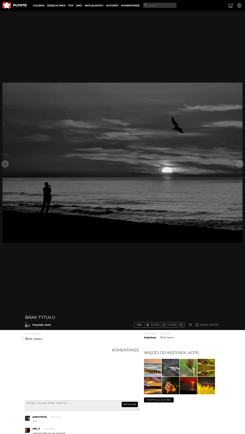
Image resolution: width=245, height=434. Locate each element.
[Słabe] (181, 325)
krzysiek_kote (41, 324)
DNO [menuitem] (79, 5)
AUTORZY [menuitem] (112, 5)
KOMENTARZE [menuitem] (130, 5)
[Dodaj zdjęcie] (231, 5)
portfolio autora (159, 399)
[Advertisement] (68, 372)
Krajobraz (150, 337)
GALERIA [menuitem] (38, 5)
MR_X (36, 428)
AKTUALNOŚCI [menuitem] (94, 5)
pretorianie (39, 416)
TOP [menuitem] (71, 5)
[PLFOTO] (14, 5)
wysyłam (129, 404)
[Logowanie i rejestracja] (239, 5)
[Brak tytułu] (27, 324)
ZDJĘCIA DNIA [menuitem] (56, 5)
